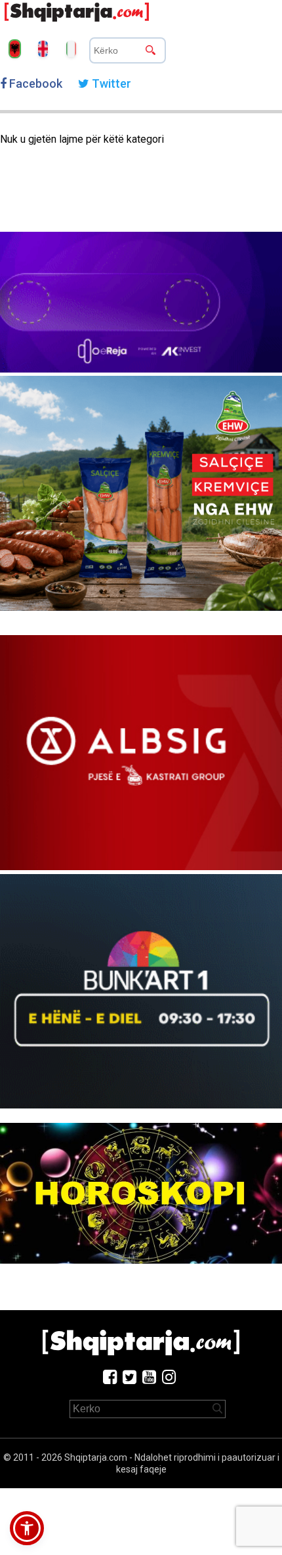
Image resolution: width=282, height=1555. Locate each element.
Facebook (34, 83)
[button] (27, 1528)
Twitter (110, 83)
